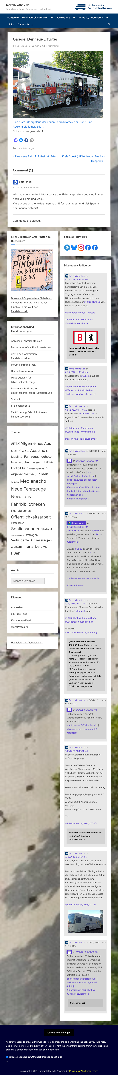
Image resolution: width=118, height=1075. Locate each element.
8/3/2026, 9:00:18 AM (86, 710)
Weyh (38, 45)
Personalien (17, 523)
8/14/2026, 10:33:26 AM (76, 603)
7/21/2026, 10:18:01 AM (76, 751)
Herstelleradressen (22, 371)
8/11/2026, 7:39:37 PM (77, 527)
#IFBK (15, 444)
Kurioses (15, 482)
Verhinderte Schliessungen (31, 540)
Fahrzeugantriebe (36, 463)
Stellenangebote (20, 405)
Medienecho (33, 481)
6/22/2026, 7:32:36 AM (87, 952)
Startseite (13, 17)
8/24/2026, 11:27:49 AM (76, 372)
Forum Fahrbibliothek (23, 364)
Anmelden (17, 607)
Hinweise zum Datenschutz (27, 642)
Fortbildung (63, 17)
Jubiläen (41, 474)
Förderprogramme (36, 469)
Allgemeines (31, 443)
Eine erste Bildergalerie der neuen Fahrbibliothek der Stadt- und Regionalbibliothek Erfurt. (52, 124)
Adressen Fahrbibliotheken (26, 340)
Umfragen (31, 535)
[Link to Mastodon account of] (69, 461)
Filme (48, 462)
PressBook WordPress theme (83, 1071)
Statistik (16, 399)
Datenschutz (25, 24)
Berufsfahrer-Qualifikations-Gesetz (31, 347)
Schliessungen (26, 528)
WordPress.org (19, 626)
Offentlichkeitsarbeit (31, 517)
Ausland (37, 450)
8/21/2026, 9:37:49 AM (76, 410)
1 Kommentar (52, 46)
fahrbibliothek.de (17, 5)
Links (11, 24)
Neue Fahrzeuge (25, 148)
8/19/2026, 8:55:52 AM (87, 461)
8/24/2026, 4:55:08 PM (76, 279)
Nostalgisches (21, 510)
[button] (16, 140)
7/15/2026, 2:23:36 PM (76, 857)
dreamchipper (78, 523)
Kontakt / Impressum (91, 17)
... (7, 1060)
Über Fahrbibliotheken (35, 17)
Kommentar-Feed (21, 620)
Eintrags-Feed (19, 613)
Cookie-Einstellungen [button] (59, 1032)
